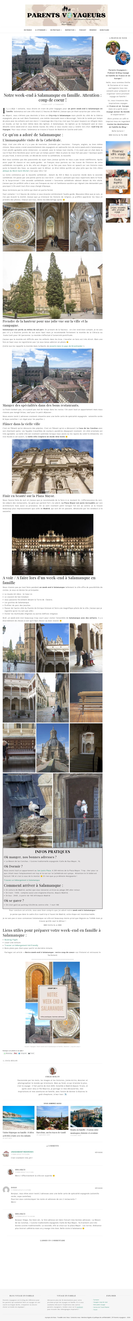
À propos (95, 1300)
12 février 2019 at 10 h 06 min (25, 1216)
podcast (80, 1307)
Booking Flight (11, 940)
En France (28, 30)
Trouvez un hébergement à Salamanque (22, 880)
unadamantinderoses (22, 1152)
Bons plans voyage (98, 1304)
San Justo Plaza (44, 870)
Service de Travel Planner (100, 1307)
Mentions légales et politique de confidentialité (95, 1317)
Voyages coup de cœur (100, 1302)
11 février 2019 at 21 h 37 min (21, 1190)
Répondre (99, 1152)
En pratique (55, 30)
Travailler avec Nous (63, 1317)
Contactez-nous (75, 1317)
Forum (94, 1309)
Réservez (93, 30)
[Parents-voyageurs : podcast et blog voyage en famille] (66, 15)
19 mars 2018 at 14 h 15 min (24, 1172)
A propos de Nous (50, 1317)
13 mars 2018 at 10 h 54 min (20, 1154)
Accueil (27, 1046)
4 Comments (58, 104)
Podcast (82, 30)
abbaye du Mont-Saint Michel (16, 171)
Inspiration (69, 30)
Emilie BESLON (11, 1061)
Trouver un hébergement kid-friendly (21, 945)
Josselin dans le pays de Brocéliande (66, 346)
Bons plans (104, 30)
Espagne (33, 1046)
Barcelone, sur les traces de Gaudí (51, 1132)
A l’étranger (40, 30)
